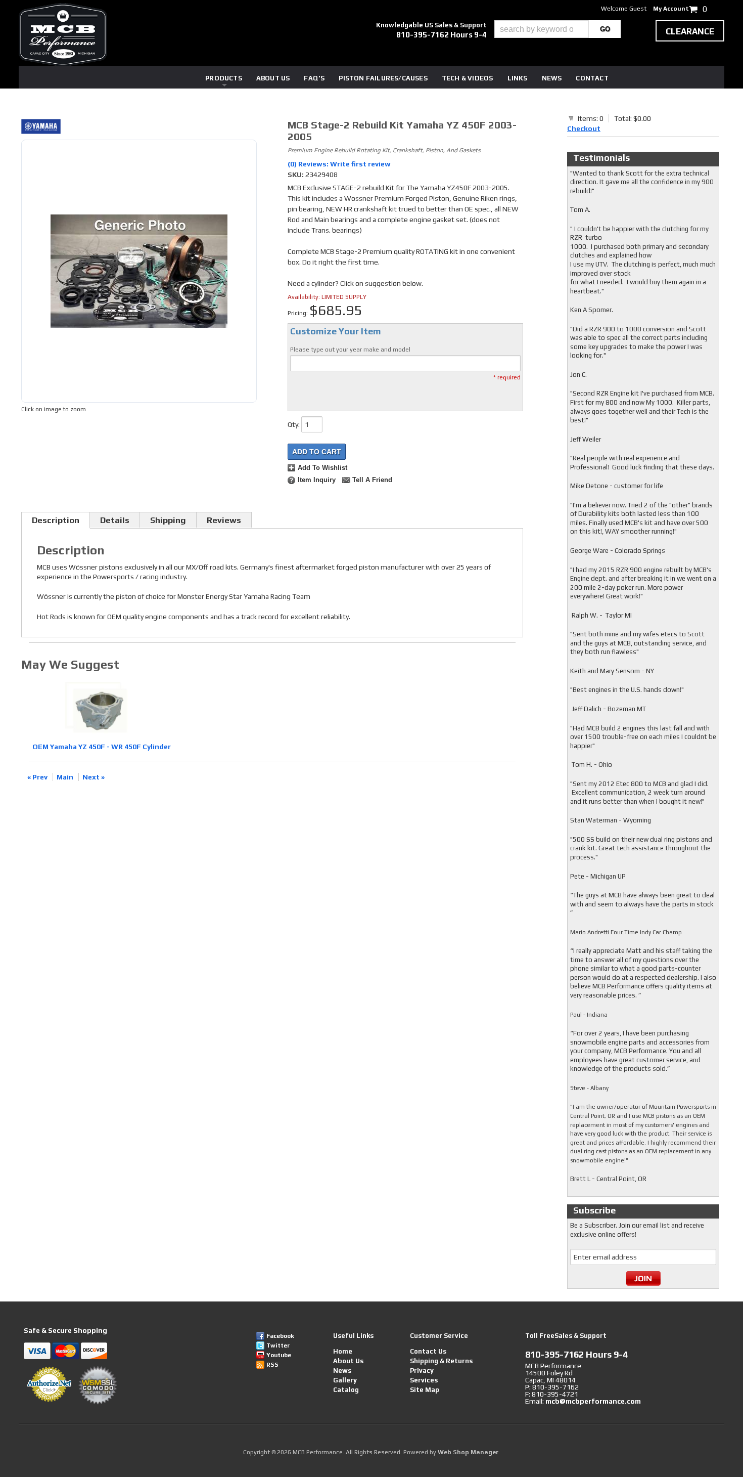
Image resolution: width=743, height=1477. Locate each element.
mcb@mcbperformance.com (593, 1401)
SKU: (296, 174)
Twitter (278, 1345)
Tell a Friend (372, 480)
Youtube (278, 1355)
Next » (93, 777)
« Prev (37, 777)
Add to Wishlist (322, 467)
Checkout (583, 128)
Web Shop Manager (468, 1452)
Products (223, 78)
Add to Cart (316, 452)
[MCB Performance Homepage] (63, 34)
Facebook (280, 1335)
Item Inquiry (317, 480)
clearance (690, 31)
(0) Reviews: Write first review (339, 164)
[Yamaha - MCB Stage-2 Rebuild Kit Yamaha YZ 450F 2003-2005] (139, 128)
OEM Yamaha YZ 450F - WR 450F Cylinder (101, 747)
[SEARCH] (605, 29)
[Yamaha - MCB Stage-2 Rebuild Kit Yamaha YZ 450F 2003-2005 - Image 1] (139, 271)
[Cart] (571, 118)
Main (65, 777)
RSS (272, 1364)
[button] (557, 29)
